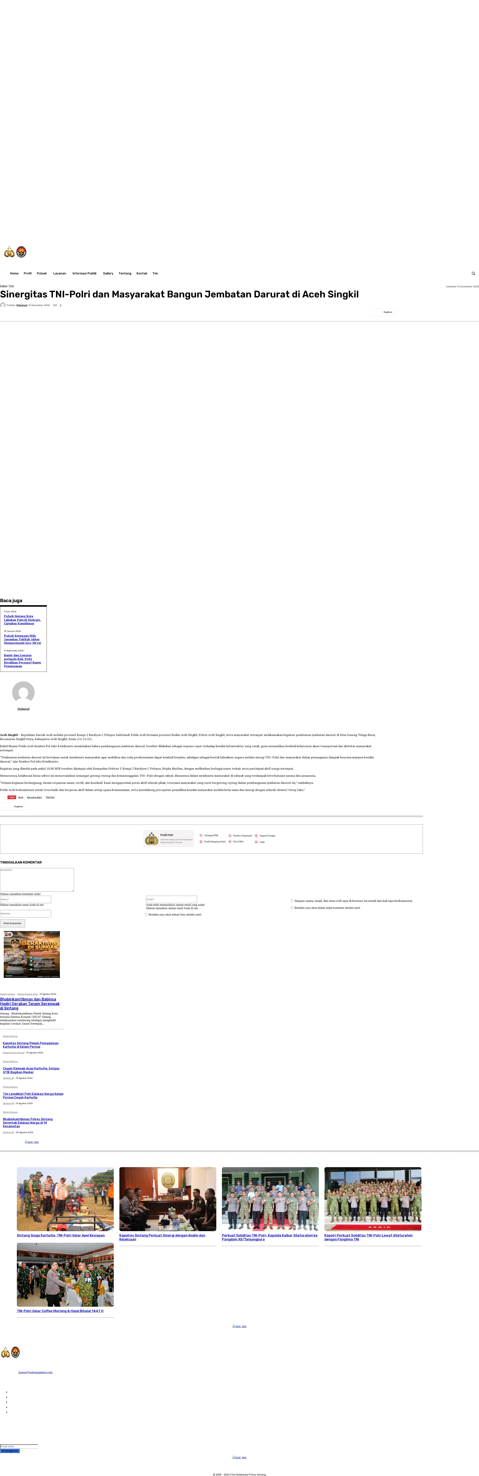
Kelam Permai (10, 1036)
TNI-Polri (50, 797)
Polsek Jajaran (7, 994)
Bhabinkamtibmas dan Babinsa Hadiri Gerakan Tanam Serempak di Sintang (30, 1003)
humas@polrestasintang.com (35, 1372)
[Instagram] (410, 234)
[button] (473, 273)
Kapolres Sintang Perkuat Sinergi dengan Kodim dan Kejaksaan (162, 1237)
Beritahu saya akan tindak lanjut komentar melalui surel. (328, 907)
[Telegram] (446, 312)
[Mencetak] (459, 312)
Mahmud (21, 305)
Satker (4, 286)
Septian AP (8, 1078)
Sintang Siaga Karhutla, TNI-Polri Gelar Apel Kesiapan (61, 1235)
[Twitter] (426, 234)
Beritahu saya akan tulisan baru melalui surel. (175, 914)
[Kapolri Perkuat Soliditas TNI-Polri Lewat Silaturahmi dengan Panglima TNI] (372, 1199)
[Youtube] (441, 234)
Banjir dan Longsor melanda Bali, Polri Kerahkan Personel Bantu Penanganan (22, 660)
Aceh (20, 797)
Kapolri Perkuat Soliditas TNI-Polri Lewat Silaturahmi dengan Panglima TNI (368, 1237)
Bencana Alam (34, 797)
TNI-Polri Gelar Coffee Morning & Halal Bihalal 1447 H (60, 1311)
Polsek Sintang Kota (27, 994)
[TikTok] (418, 234)
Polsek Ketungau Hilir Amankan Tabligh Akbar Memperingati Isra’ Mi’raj (22, 639)
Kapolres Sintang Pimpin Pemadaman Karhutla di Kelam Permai (31, 1045)
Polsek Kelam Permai (14, 1053)
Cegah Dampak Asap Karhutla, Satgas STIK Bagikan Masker (31, 1070)
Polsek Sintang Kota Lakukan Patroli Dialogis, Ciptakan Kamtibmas (22, 619)
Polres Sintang (10, 1062)
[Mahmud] (3, 305)
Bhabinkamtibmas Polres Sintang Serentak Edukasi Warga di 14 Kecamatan (28, 1122)
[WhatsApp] (433, 234)
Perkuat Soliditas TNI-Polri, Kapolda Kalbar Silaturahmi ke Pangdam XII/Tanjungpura (270, 1237)
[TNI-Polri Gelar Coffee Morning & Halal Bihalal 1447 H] (65, 1275)
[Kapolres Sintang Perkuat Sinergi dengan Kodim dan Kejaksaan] (167, 1199)
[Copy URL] (473, 312)
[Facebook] (402, 234)
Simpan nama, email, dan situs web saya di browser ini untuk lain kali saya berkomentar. (354, 901)
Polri (11, 286)
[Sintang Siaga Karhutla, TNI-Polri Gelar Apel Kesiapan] (65, 1199)
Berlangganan (9, 1450)
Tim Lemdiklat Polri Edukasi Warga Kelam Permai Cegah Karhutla (33, 1095)
